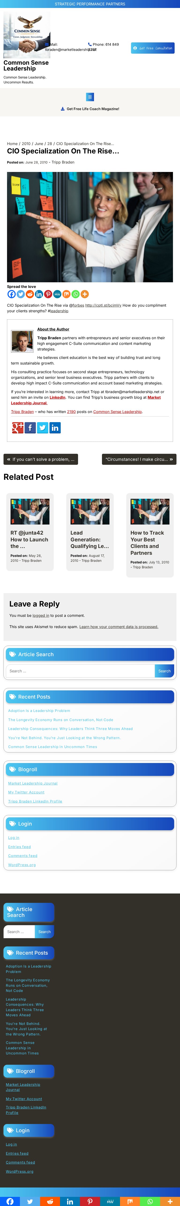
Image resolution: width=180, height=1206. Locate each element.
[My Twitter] (42, 432)
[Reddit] (30, 294)
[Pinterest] (48, 294)
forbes (78, 305)
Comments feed (22, 855)
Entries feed (19, 847)
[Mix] (66, 294)
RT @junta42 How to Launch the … (29, 539)
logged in (41, 615)
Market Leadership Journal (33, 783)
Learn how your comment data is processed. (118, 626)
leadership (59, 311)
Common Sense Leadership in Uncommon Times (52, 746)
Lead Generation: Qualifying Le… (90, 539)
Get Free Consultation (155, 48)
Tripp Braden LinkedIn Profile (35, 801)
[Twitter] (21, 294)
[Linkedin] (39, 294)
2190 (71, 411)
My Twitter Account (26, 792)
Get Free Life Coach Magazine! (93, 109)
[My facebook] (30, 432)
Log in (13, 837)
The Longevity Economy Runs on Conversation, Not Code (60, 720)
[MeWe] (57, 294)
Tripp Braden (63, 162)
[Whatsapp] (75, 294)
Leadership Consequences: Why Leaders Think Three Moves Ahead (70, 728)
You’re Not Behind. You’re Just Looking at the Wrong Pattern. (64, 738)
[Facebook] (12, 294)
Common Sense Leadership (26, 65)
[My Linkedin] (55, 432)
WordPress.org (22, 865)
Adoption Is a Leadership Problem (39, 710)
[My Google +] (17, 432)
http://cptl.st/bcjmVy (103, 305)
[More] (85, 294)
